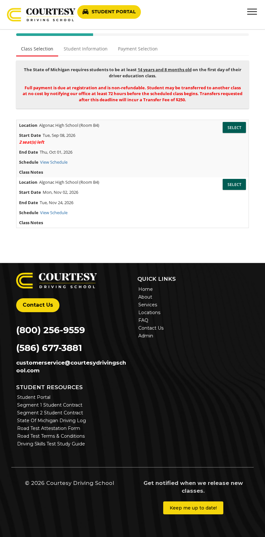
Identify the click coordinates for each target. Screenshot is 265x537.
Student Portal (33, 397)
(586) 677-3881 (49, 347)
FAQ (143, 320)
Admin (145, 336)
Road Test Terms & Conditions (51, 436)
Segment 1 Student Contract (49, 405)
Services (147, 305)
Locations (149, 312)
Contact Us (38, 305)
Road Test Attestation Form (48, 428)
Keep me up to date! (193, 508)
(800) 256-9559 (50, 329)
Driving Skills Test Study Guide (51, 444)
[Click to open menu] (252, 10)
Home (145, 289)
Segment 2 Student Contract (50, 413)
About (145, 297)
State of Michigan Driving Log (51, 420)
